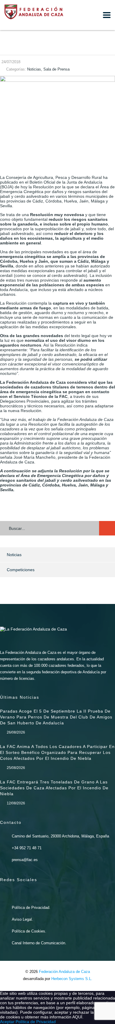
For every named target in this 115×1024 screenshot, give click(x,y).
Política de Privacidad (36, 1021)
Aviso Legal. (22, 919)
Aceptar (7, 1021)
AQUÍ (77, 1017)
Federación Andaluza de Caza (64, 971)
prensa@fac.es (25, 860)
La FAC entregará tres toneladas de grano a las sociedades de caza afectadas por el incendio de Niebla (54, 788)
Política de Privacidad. (31, 907)
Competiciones (20, 569)
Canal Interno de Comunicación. (39, 943)
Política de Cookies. (29, 931)
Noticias (14, 554)
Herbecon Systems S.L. (71, 978)
